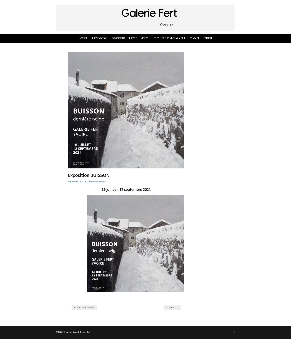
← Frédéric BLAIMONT (84, 307)
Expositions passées (97, 181)
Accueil (83, 38)
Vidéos (144, 38)
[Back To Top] (234, 332)
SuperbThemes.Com (82, 332)
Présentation (99, 38)
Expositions (118, 38)
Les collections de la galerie (168, 38)
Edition (207, 38)
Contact (194, 38)
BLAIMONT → (172, 307)
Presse (133, 38)
